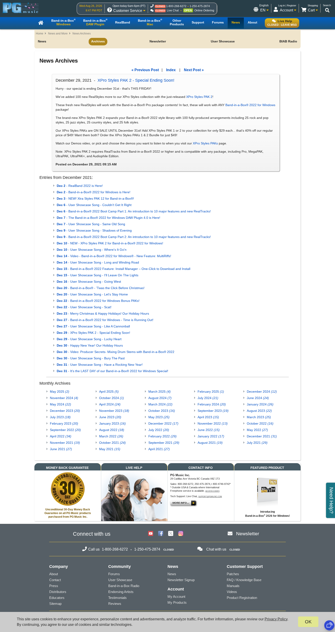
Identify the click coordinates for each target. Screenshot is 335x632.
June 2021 (61, 449)
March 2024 (160, 404)
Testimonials (117, 598)
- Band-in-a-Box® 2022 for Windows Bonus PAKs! (98, 301)
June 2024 (258, 398)
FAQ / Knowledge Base (244, 580)
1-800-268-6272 (176, 6)
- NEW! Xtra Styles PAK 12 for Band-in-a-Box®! (95, 198)
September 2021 (163, 442)
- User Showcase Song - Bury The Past (91, 358)
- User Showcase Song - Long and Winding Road (98, 262)
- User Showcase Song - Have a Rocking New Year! (100, 364)
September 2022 (65, 430)
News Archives (81, 33)
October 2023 (161, 411)
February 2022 (162, 436)
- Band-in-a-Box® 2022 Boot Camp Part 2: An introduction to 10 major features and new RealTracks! (134, 237)
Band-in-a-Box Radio (123, 586)
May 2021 (109, 449)
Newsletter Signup (181, 580)
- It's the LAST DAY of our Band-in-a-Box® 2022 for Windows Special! (112, 371)
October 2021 (112, 442)
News (42, 41)
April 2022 (60, 436)
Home (39, 33)
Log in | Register (287, 5)
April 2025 (109, 391)
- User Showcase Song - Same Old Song (91, 224)
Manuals (233, 586)
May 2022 (257, 430)
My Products (177, 602)
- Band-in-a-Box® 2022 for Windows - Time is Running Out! (105, 320)
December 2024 (262, 391)
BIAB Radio (288, 41)
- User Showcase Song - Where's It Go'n (91, 249)
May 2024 (60, 404)
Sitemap (55, 604)
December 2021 (262, 436)
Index (171, 70)
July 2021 (257, 442)
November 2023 (114, 411)
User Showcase (223, 41)
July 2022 (158, 430)
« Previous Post (145, 70)
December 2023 (65, 411)
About (53, 574)
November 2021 (65, 442)
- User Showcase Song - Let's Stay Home (92, 294)
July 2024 (208, 398)
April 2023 (208, 417)
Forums (114, 574)
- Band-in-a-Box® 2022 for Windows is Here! (93, 192)
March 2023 (259, 417)
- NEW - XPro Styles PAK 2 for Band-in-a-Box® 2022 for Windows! (110, 243)
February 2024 (212, 404)
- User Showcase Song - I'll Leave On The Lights (97, 275)
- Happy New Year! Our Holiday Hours (90, 345)
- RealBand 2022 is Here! (80, 186)
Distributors (57, 592)
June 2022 (209, 430)
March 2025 (159, 391)
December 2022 (163, 423)
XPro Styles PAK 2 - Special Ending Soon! (136, 80)
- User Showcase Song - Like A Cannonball (93, 326)
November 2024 (64, 398)
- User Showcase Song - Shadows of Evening (94, 230)
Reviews (114, 604)
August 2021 (210, 442)
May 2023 (159, 417)
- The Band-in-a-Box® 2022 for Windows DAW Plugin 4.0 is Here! (108, 217)
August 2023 (259, 411)
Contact (55, 580)
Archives (98, 41)
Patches (233, 574)
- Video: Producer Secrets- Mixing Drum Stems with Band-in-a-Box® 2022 (115, 352)
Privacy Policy (276, 619)
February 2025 (211, 391)
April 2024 (110, 404)
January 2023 (112, 423)
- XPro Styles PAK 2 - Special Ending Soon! (93, 332)
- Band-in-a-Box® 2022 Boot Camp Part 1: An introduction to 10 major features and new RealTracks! (134, 211)
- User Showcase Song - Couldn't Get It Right (94, 205)
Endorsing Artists (121, 592)
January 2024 (260, 404)
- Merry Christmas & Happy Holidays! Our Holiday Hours (103, 313)
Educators (56, 598)
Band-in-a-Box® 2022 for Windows (250, 105)
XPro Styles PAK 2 (199, 97)
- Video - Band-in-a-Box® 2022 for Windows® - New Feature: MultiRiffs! (114, 256)
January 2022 (211, 436)
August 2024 (160, 398)
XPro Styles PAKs (205, 143)
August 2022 (111, 430)
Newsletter (157, 41)
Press (53, 586)
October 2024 (111, 398)
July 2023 (60, 417)
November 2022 (213, 423)
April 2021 (159, 449)
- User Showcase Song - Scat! (84, 307)
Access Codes (212, 491)
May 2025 (59, 391)
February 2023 (64, 423)
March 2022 (111, 436)
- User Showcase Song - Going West (89, 281)
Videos (232, 592)
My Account (176, 596)
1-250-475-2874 (200, 6)
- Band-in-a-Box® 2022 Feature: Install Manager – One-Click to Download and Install (123, 269)
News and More (58, 33)
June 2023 (110, 417)
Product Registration (242, 598)
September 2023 (213, 411)
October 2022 (260, 423)
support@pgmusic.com (210, 497)
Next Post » (194, 70)
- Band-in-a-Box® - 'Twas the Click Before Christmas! (100, 288)
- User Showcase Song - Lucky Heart (89, 339)
